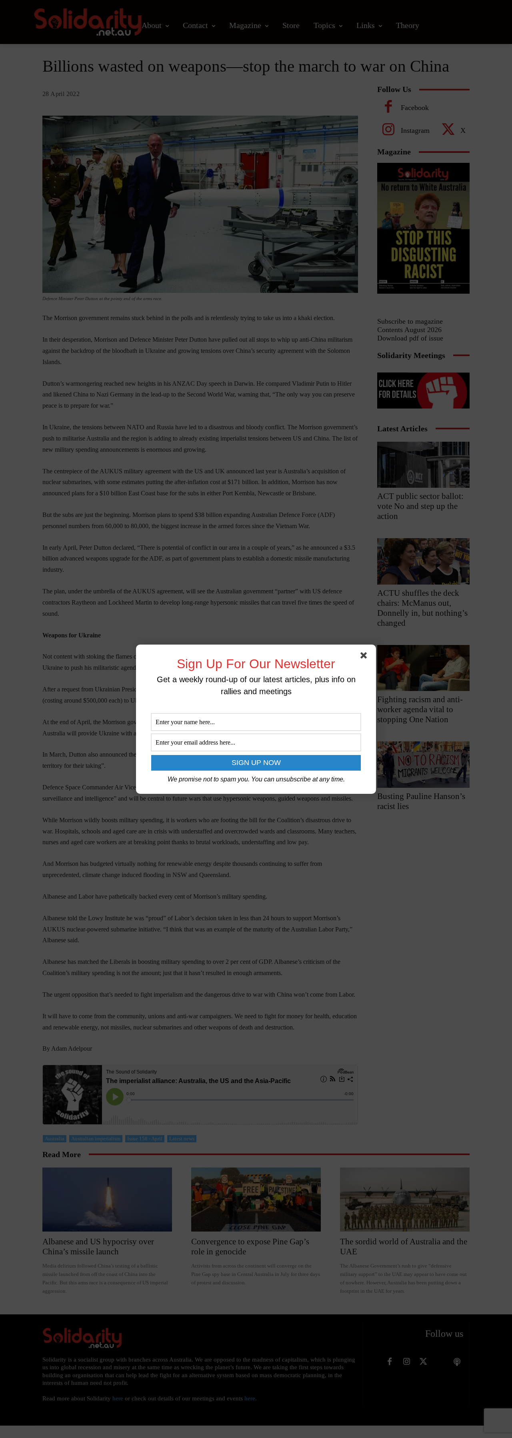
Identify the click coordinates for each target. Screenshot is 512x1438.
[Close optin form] (365, 657)
